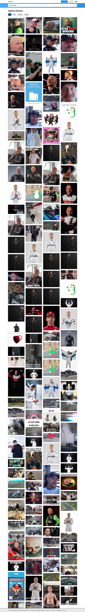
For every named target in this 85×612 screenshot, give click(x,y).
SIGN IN (71, 1)
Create (65, 1)
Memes (26, 14)
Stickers (20, 14)
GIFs (14, 14)
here (64, 610)
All (9, 14)
